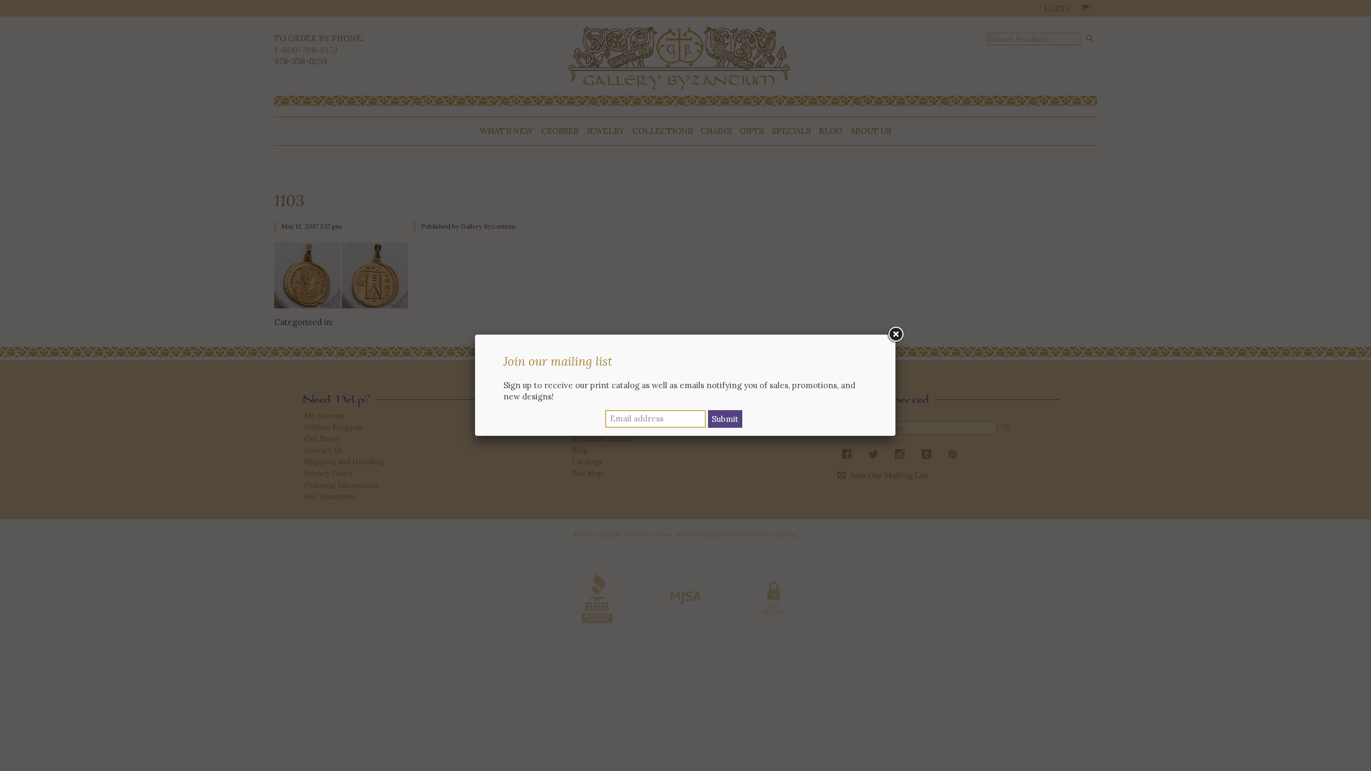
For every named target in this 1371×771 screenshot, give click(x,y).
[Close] (895, 334)
